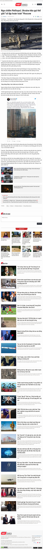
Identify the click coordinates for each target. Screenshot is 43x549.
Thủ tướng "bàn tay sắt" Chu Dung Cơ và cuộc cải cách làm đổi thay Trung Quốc (28, 267)
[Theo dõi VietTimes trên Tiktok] (39, 542)
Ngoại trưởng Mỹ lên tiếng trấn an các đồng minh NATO (29, 332)
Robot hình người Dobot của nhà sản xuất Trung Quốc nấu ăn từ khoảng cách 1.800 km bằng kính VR (29, 281)
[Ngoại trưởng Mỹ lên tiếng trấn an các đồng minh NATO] (8, 335)
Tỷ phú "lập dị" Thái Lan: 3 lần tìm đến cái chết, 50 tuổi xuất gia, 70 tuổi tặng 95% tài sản (29, 398)
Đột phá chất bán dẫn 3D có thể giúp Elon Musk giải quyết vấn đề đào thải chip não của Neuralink (29, 450)
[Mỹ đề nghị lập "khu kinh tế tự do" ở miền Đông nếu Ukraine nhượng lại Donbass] (8, 506)
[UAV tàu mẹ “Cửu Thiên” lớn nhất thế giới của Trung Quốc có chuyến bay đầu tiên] (8, 479)
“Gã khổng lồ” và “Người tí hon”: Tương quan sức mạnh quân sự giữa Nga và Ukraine (26, 177)
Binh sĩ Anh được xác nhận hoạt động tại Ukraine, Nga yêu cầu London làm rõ (28, 423)
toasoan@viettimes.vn (38, 535)
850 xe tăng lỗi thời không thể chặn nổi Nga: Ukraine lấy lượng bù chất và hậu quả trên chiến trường (27, 169)
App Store (35, 547)
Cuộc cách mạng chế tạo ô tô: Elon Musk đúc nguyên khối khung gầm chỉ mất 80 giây (26, 241)
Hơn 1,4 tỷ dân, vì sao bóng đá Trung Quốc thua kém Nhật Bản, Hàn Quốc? (29, 306)
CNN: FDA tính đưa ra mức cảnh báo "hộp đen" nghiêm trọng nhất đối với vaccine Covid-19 (28, 411)
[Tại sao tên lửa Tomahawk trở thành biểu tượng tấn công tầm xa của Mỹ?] (8, 348)
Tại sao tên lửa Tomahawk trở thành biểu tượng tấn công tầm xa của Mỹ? (28, 345)
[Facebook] (33, 16)
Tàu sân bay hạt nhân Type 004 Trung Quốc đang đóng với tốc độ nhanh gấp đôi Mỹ (37, 254)
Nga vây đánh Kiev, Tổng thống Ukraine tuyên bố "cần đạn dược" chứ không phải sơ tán (27, 187)
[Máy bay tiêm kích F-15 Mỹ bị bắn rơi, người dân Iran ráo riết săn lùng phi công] (8, 322)
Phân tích (4, 263)
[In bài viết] (35, 16)
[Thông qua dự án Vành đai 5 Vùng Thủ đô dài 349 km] (37, 235)
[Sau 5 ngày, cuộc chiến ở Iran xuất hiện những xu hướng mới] (8, 361)
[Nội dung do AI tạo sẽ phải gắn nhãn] (5, 235)
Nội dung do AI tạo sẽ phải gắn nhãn (5, 239)
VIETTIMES (21, 4)
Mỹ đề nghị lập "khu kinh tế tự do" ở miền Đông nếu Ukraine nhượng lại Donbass (28, 503)
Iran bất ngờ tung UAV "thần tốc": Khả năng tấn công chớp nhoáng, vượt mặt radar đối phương (29, 490)
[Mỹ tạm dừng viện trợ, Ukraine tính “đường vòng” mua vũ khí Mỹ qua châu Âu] (8, 297)
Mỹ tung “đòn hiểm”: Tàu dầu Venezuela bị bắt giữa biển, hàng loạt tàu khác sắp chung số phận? (29, 464)
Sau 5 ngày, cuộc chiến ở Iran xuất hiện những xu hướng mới (28, 358)
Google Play (40, 547)
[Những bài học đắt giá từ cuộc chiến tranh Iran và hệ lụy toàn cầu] (8, 374)
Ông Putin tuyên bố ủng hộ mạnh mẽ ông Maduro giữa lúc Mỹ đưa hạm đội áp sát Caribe (28, 517)
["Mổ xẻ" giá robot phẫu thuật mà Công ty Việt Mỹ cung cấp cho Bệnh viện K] (26, 249)
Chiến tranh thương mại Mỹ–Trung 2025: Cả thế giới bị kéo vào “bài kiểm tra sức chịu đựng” (29, 384)
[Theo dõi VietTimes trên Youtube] (37, 542)
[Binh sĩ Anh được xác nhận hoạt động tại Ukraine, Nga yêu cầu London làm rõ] (8, 426)
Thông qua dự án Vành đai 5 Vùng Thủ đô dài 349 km (37, 240)
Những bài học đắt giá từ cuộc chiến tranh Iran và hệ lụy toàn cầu (29, 371)
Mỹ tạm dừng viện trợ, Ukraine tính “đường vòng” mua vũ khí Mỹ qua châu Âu (29, 293)
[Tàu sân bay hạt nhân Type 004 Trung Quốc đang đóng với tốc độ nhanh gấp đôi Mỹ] (37, 249)
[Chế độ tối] (35, 4)
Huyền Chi (4, 16)
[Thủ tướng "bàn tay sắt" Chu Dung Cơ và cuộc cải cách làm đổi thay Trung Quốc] (8, 271)
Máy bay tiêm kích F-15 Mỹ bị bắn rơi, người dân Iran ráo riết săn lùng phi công (29, 319)
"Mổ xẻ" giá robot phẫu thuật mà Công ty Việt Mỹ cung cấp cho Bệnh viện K (26, 254)
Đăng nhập (39, 4)
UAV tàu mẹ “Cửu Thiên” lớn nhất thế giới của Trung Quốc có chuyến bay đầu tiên (28, 476)
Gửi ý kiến (39, 223)
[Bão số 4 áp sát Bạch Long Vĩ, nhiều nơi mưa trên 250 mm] (16, 249)
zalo (35, 542)
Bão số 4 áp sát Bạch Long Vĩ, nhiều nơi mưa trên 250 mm (16, 254)
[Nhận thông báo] (32, 4)
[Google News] (39, 16)
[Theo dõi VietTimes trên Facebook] (34, 542)
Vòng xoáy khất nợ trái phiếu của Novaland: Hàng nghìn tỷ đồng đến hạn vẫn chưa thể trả (16, 241)
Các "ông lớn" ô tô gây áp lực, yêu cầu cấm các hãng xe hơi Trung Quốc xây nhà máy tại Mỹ (29, 437)
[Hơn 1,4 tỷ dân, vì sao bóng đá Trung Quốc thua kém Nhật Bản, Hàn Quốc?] (8, 309)
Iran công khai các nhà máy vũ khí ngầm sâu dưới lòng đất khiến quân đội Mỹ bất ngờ (5, 255)
